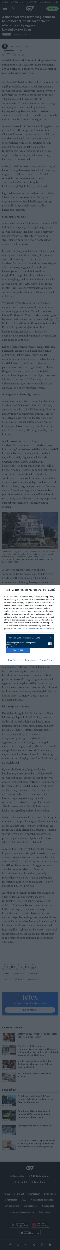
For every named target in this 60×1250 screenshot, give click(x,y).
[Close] (54, 590)
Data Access (30, 660)
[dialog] (30, 625)
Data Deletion (14, 660)
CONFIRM (18, 650)
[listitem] (29, 637)
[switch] (50, 643)
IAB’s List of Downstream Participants (33, 628)
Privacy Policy (46, 660)
